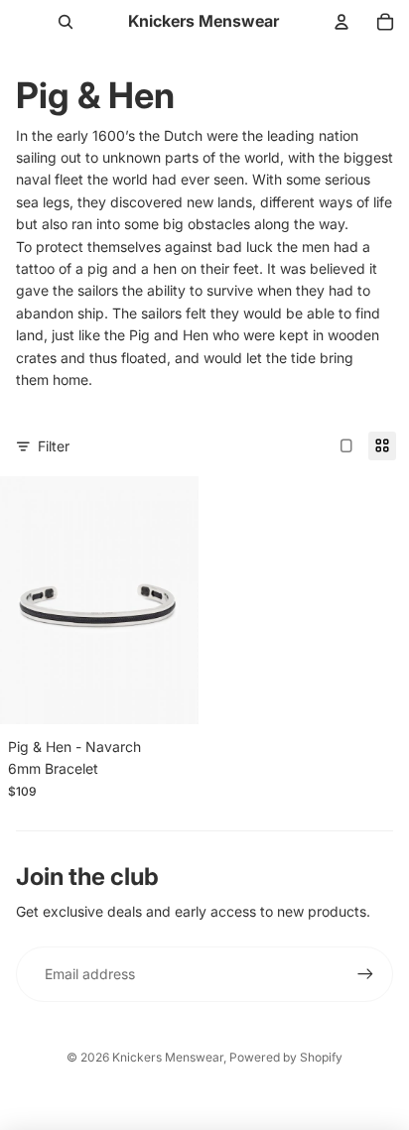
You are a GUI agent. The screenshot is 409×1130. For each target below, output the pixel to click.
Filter (53, 446)
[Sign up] (365, 974)
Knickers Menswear (167, 1057)
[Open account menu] (341, 22)
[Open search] (65, 22)
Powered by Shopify (285, 1057)
